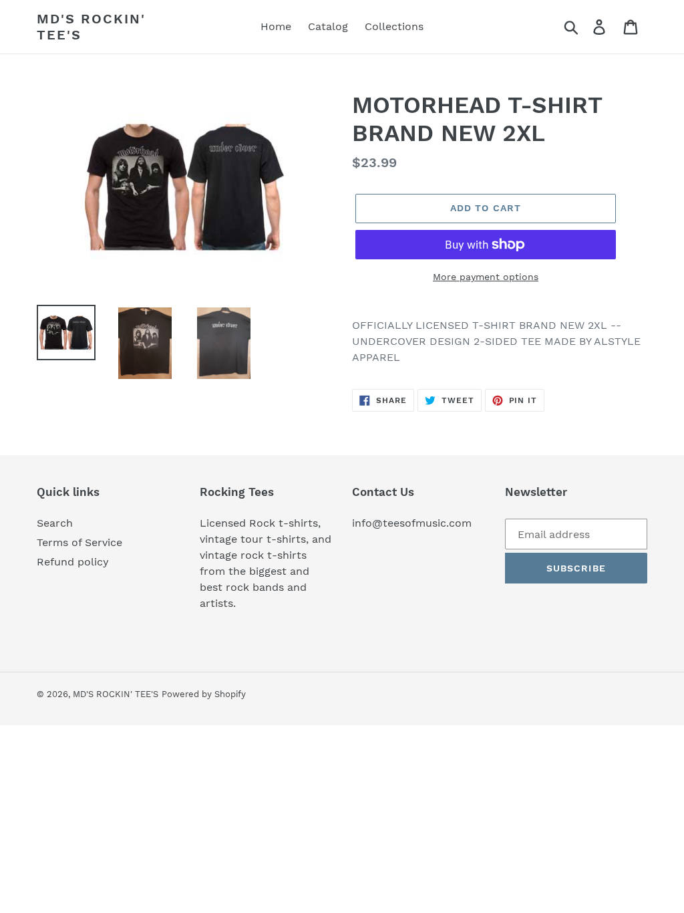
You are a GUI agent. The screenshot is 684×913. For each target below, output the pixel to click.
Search (55, 523)
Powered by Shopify (204, 694)
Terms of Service (79, 542)
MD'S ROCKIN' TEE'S (91, 27)
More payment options (485, 276)
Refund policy (73, 561)
